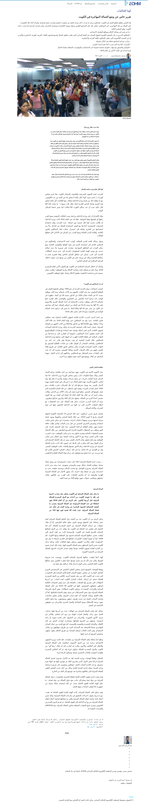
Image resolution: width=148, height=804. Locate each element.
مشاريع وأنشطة (90, 3)
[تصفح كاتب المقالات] (128, 740)
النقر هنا (93, 724)
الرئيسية (113, 3)
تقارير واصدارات (103, 3)
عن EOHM (78, 3)
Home (131, 797)
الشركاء (69, 3)
